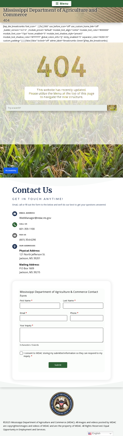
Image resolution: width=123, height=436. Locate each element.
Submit (58, 365)
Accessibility (10, 170)
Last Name (69, 300)
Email (23, 313)
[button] (112, 108)
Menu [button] (64, 4)
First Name (26, 300)
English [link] (96, 433)
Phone (74, 313)
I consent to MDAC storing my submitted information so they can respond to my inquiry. (63, 355)
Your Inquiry (26, 325)
